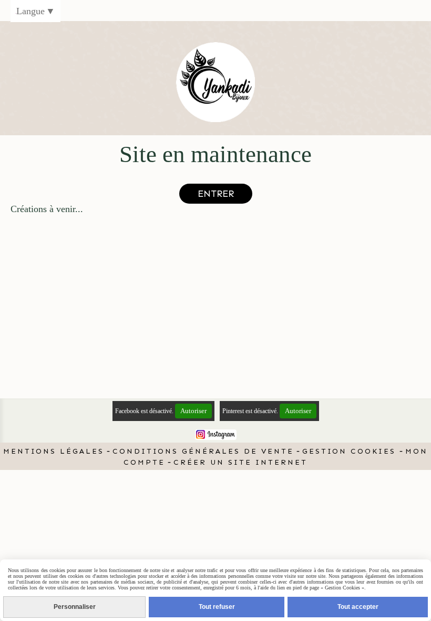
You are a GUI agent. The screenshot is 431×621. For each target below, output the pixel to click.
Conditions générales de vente (203, 451)
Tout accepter (357, 606)
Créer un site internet (240, 462)
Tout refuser (217, 606)
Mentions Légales (53, 451)
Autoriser (193, 411)
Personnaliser (75, 606)
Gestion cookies (350, 451)
